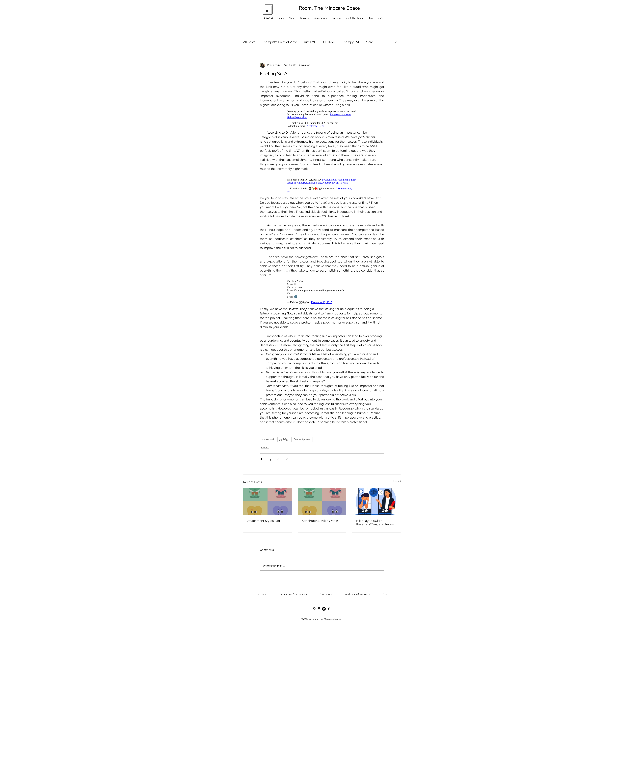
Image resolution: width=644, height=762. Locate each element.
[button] (377, 372)
